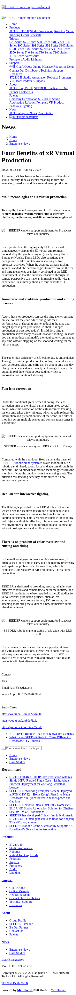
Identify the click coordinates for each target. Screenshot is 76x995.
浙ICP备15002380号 (15, 983)
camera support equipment (53, 647)
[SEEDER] (38, 7)
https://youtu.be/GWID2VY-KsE (22, 727)
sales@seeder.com (13, 959)
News (13, 140)
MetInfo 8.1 (25, 990)
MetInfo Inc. (58, 990)
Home (13, 24)
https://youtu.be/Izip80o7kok (19, 720)
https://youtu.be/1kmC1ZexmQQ (22, 714)
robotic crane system (27, 463)
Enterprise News (19, 143)
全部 (12, 31)
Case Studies (17, 762)
